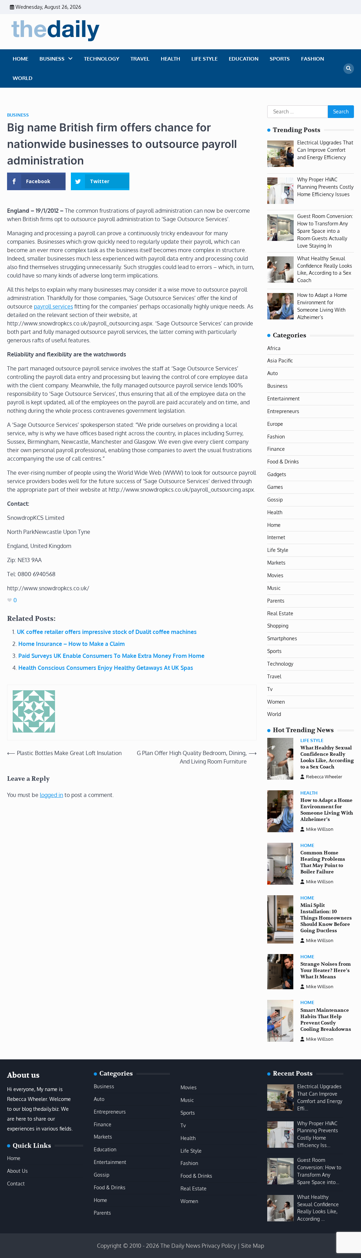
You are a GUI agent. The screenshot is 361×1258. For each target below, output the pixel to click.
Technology (101, 58)
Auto (272, 373)
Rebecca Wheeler (324, 776)
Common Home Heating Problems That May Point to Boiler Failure (322, 862)
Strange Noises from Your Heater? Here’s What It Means (325, 970)
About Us (17, 1171)
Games (275, 487)
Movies (275, 575)
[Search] (348, 68)
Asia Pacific (280, 360)
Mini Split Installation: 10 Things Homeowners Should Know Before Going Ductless (326, 918)
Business (52, 58)
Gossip (275, 500)
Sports (280, 58)
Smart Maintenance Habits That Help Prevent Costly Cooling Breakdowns (325, 1019)
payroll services (53, 306)
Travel (139, 58)
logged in (51, 794)
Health (170, 58)
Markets (276, 563)
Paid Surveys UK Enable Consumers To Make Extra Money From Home (111, 655)
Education (243, 58)
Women (276, 702)
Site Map (252, 1245)
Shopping (277, 626)
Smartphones (282, 638)
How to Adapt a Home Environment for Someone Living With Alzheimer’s (326, 809)
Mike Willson (320, 829)
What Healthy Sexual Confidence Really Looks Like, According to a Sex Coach (327, 757)
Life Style (204, 58)
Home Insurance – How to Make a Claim (71, 643)
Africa (274, 348)
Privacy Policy (219, 1245)
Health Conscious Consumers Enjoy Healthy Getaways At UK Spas (105, 667)
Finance (276, 449)
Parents (275, 601)
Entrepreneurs (283, 411)
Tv (270, 689)
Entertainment (283, 398)
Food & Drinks (283, 462)
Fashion (312, 58)
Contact (16, 1184)
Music (274, 588)
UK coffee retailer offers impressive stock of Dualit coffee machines (107, 631)
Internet (276, 537)
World (22, 78)
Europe (275, 424)
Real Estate (280, 613)
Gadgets (276, 474)
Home (20, 58)
